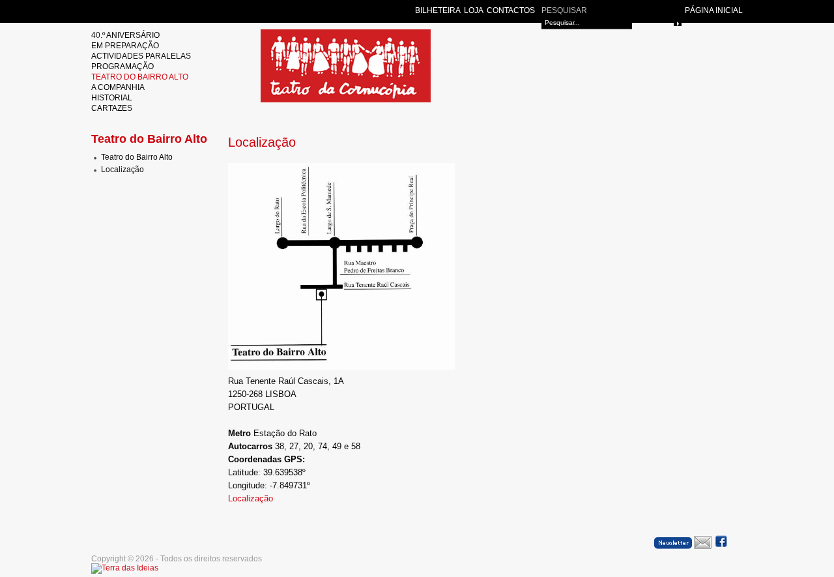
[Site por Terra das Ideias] (124, 567)
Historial (111, 97)
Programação (122, 66)
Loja (473, 10)
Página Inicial (714, 10)
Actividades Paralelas (141, 56)
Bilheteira (438, 10)
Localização (122, 169)
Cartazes (111, 108)
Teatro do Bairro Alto (139, 76)
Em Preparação (125, 45)
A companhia (118, 87)
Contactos (511, 10)
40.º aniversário (125, 35)
